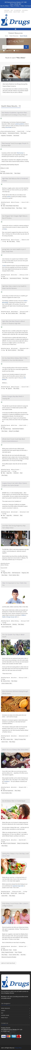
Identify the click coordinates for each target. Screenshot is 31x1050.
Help (12, 10)
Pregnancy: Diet (25, 572)
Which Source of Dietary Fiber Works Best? (15, 750)
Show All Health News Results (8, 963)
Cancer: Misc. (5, 895)
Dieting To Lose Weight (14, 431)
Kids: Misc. (23, 954)
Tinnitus (18, 241)
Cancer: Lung (21, 893)
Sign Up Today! (16, 11)
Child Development (16, 572)
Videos (17, 50)
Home (6, 36)
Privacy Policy (4, 1017)
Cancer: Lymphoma (12, 350)
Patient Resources (14, 36)
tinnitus (5, 229)
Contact (3, 1010)
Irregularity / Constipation (6, 135)
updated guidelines (19, 124)
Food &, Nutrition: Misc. (7, 173)
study (4, 265)
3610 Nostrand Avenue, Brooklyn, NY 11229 (15, 2)
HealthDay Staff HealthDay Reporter (10, 164)
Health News (8, 50)
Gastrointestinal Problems (13, 133)
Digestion (4, 133)
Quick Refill (25, 10)
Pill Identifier (17, 10)
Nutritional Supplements (8, 790)
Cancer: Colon (5, 741)
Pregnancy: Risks (6, 572)
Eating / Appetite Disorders (7, 952)
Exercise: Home (6, 681)
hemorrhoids (8, 127)
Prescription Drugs (7, 428)
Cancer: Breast (6, 893)
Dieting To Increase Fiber (20, 739)
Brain (21, 473)
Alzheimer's (16, 473)
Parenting (14, 624)
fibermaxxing (20, 153)
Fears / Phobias (18, 952)
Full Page (28, 131)
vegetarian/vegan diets (18, 886)
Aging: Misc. (9, 473)
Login (23, 11)
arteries (9, 196)
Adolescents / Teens (7, 950)
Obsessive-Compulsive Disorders (9, 957)
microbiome (7, 781)
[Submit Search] (26, 47)
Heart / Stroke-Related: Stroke (8, 208)
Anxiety (15, 950)
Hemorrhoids (16, 135)
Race (4, 473)
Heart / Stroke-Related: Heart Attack (11, 205)
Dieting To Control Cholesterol (9, 843)
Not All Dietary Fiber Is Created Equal (13, 801)
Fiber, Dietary (23, 133)
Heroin (25, 208)
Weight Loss (5, 278)
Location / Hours (8, 11)
